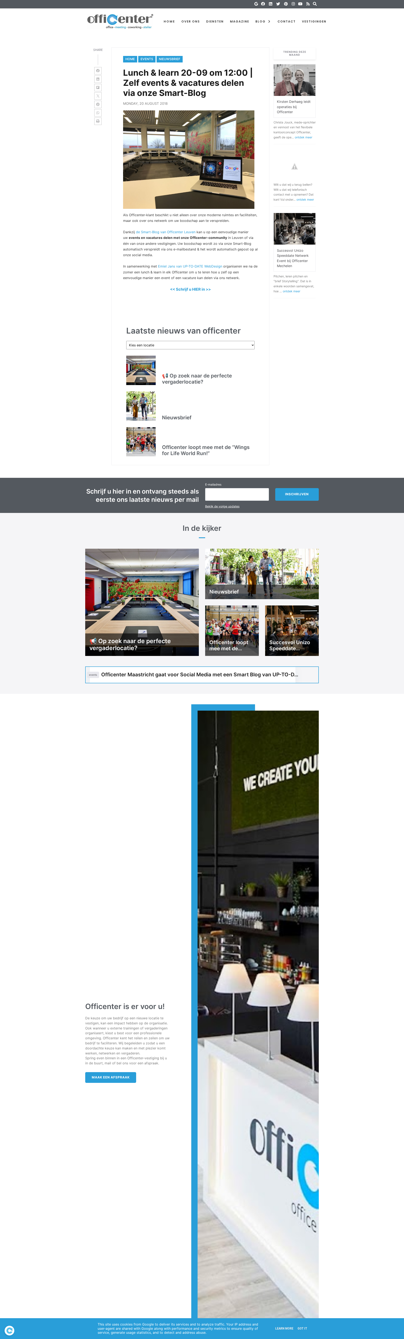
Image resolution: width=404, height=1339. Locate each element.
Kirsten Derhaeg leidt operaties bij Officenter (294, 107)
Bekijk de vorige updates (222, 506)
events (147, 59)
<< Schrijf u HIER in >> (190, 289)
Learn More (284, 1328)
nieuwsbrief (169, 59)
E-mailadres (213, 484)
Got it (302, 1328)
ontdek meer (303, 137)
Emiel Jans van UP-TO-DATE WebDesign (190, 266)
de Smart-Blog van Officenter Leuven (165, 232)
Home (130, 59)
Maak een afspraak (111, 1077)
